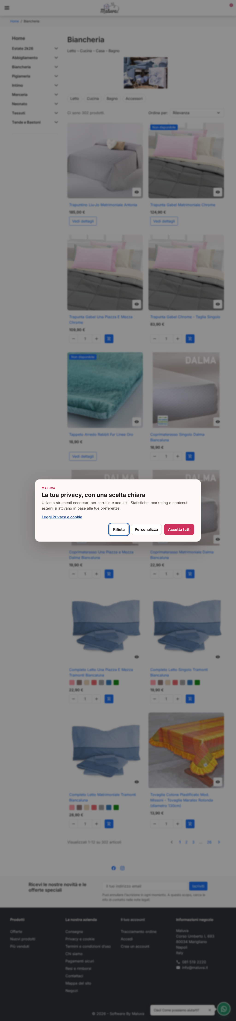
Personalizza (146, 529)
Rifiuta (119, 529)
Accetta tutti (179, 529)
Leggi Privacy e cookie (62, 517)
